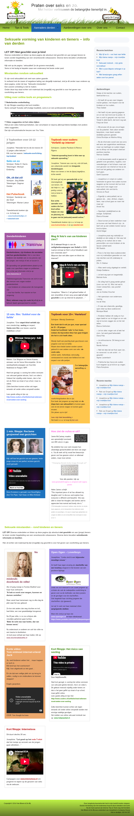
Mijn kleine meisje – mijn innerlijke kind (111, 386)
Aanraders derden (44, 27)
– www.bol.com (13, 219)
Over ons (102, 27)
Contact (120, 27)
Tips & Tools (22, 27)
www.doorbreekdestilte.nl (17, 638)
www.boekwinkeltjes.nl (59, 225)
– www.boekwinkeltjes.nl (16, 216)
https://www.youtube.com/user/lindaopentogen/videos (73, 619)
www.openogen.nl (58, 617)
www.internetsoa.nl (29, 779)
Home (6, 27)
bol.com (75, 420)
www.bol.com (78, 225)
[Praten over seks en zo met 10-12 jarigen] (67, 22)
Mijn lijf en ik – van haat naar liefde (112, 54)
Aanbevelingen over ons (77, 27)
